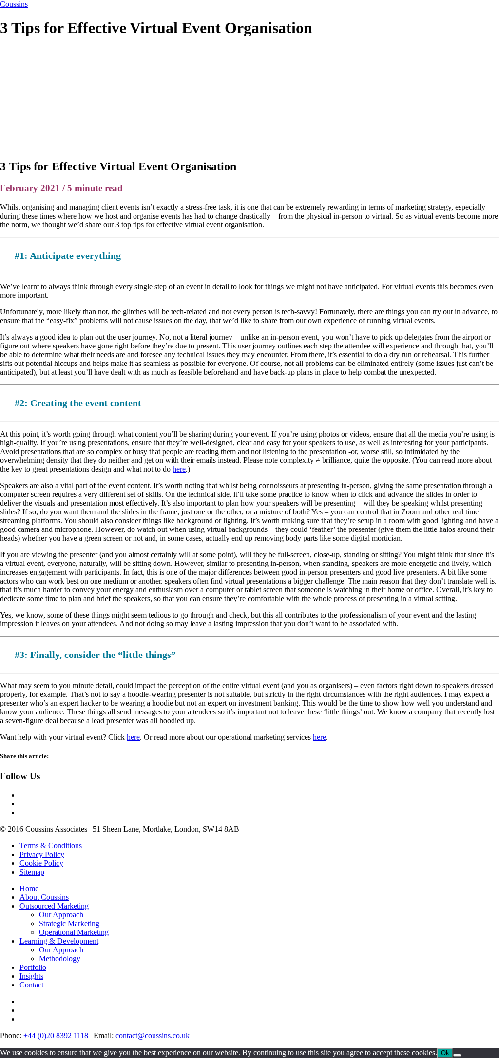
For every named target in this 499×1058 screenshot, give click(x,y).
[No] (457, 1055)
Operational (74, 932)
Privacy (41, 854)
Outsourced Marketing (54, 906)
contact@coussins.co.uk (152, 1035)
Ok (445, 1053)
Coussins (14, 4)
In (31, 976)
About (44, 897)
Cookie (41, 863)
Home (28, 888)
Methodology (59, 958)
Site (31, 872)
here (179, 469)
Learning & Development (58, 941)
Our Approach (61, 915)
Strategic (69, 923)
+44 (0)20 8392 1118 (55, 1035)
